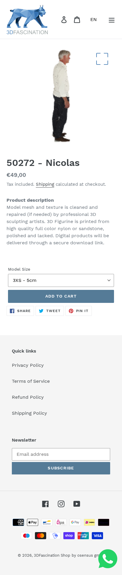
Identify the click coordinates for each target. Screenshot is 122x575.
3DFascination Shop (52, 555)
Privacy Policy (28, 365)
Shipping (45, 184)
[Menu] (111, 19)
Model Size (19, 269)
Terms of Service (31, 381)
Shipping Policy (29, 413)
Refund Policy (28, 397)
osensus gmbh (91, 555)
